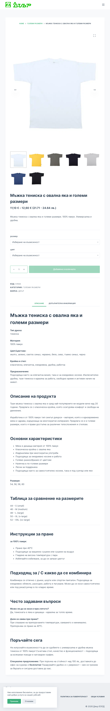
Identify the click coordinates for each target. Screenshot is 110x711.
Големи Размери (31, 287)
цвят (12, 249)
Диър (21, 291)
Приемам (14, 701)
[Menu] (103, 4)
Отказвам (29, 701)
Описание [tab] (39, 303)
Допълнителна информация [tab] (62, 303)
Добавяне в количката (64, 269)
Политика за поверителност (74, 697)
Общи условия (97, 697)
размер (14, 236)
